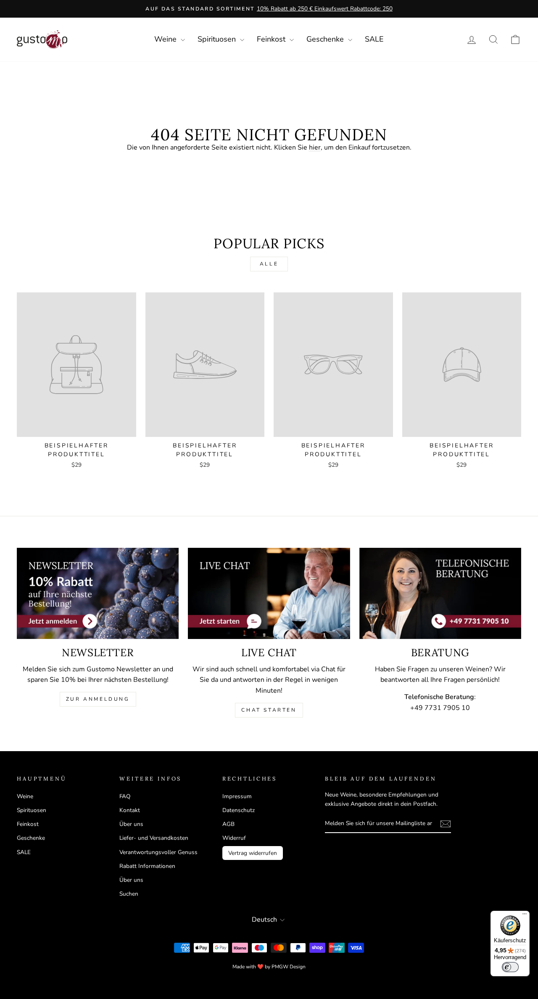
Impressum (237, 796)
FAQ (124, 796)
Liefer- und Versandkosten (153, 838)
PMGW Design (289, 966)
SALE (374, 39)
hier (315, 147)
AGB (228, 824)
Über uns (131, 824)
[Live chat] (269, 593)
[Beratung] (440, 593)
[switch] (510, 967)
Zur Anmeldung (98, 699)
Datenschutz (238, 810)
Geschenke (326, 39)
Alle (269, 263)
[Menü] (525, 916)
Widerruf (234, 838)
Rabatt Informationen (147, 866)
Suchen (128, 894)
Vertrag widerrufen (252, 853)
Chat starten (268, 710)
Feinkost (272, 39)
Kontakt (129, 810)
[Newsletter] (98, 593)
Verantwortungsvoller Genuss (158, 852)
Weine (166, 39)
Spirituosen (218, 39)
